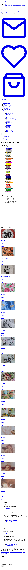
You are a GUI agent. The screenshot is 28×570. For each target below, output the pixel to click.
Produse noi (9, 130)
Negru (9, 178)
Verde (9, 190)
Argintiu (10, 151)
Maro (9, 174)
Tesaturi (8, 121)
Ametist (9, 149)
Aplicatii (5, 101)
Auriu (9, 152)
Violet (9, 191)
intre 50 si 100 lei (12, 199)
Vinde (4, 4)
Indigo (9, 168)
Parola (2, 561)
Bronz (9, 156)
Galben (9, 164)
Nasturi (8, 126)
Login (4, 1)
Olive (9, 179)
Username (3, 558)
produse (5, 138)
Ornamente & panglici (11, 119)
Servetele (5, 108)
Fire (4, 104)
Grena (9, 165)
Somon (9, 187)
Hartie (7, 123)
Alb (9, 146)
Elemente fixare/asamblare (12, 116)
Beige (9, 154)
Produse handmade (7, 109)
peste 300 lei (11, 202)
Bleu (9, 155)
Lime (9, 172)
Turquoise (10, 188)
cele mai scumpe (7, 226)
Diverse (8, 114)
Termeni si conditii (5, 552)
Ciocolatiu (10, 158)
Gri (9, 167)
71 (4, 228)
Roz (9, 185)
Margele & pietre (7, 105)
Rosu (9, 184)
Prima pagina (6, 136)
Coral (9, 159)
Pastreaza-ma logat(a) (7, 564)
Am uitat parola (4, 568)
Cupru (9, 161)
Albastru (10, 148)
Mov (9, 175)
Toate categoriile (7, 110)
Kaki (9, 171)
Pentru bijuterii (6, 103)
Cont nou (5, 3)
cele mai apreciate (17, 224)
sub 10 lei (10, 196)
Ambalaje (8, 125)
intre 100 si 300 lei (12, 201)
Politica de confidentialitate (16, 552)
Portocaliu (10, 182)
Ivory (9, 169)
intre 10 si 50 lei (11, 198)
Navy (9, 177)
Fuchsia (10, 162)
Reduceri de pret (10, 131)
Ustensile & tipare (7, 106)
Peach (9, 181)
